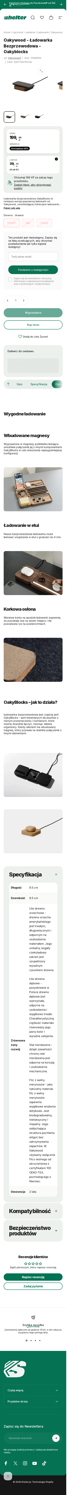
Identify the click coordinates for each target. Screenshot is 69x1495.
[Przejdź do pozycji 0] (9, 117)
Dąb (28, 222)
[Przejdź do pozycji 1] (23, 117)
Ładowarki (43, 32)
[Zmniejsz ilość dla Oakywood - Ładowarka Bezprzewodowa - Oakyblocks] (8, 300)
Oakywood (14, 57)
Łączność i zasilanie (24, 32)
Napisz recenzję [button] (33, 1277)
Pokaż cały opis (12, 208)
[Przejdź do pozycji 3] (38, 117)
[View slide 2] (31, 1340)
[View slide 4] (40, 1340)
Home (7, 32)
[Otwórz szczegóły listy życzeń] (42, 18)
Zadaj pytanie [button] (33, 1286)
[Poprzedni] (5, 4)
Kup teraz (33, 324)
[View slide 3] (35, 1340)
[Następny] (61, 4)
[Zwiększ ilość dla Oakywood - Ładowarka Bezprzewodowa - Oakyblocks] (23, 300)
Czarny (44, 222)
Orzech (11, 222)
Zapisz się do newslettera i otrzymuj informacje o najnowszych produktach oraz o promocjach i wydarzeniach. (34, 281)
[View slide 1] (26, 1340)
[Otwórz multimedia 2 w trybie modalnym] (41, 71)
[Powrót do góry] (8, 384)
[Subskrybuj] (56, 1438)
